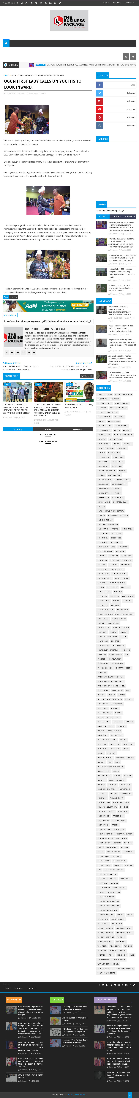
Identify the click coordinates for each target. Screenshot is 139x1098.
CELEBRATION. (104, 457)
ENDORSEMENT (117, 569)
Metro (14, 75)
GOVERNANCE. (104, 628)
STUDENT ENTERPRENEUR (108, 901)
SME (99, 870)
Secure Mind (103, 856)
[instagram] (55, 3)
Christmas (117, 466)
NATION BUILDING (105, 758)
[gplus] (27, 3)
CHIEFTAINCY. (103, 466)
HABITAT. (123, 632)
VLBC (132, 955)
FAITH (100, 592)
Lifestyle (50, 50)
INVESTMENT (117, 690)
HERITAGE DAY (103, 646)
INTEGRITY (102, 673)
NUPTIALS (102, 780)
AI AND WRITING (104, 417)
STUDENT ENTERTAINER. (108, 910)
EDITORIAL (114, 556)
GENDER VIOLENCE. (106, 610)
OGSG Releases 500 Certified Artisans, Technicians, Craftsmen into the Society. (120, 328)
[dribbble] (41, 3)
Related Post (11, 376)
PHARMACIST (126, 794)
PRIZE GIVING (103, 821)
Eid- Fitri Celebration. (121, 560)
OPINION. (112, 785)
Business (62, 50)
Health (124, 637)
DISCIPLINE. (103, 538)
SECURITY (117, 856)
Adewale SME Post (118, 408)
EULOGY (101, 587)
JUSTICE (121, 695)
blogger (18, 429)
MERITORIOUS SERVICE (107, 740)
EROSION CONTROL (117, 583)
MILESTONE (115, 744)
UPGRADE (101, 955)
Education (102, 560)
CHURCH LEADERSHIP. (107, 471)
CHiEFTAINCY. (117, 462)
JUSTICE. (129, 699)
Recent (103, 216)
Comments (129, 216)
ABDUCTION (102, 399)
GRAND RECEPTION (121, 628)
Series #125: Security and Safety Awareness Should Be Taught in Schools (120, 288)
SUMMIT (120, 915)
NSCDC (116, 771)
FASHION (118, 592)
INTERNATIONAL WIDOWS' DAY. (110, 677)
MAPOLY (101, 731)
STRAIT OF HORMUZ (106, 897)
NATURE (131, 758)
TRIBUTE (113, 951)
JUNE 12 (101, 695)
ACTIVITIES (102, 408)
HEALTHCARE (103, 641)
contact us (129, 3)
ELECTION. (113, 565)
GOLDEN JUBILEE (119, 619)
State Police (126, 879)
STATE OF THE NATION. (114, 870)
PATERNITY (102, 794)
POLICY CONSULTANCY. (107, 807)
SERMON (117, 865)
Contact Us (32, 989)
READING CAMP (104, 829)
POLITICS (101, 812)
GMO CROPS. (103, 619)
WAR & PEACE (119, 960)
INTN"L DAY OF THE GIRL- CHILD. (111, 686)
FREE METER (103, 605)
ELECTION (102, 565)
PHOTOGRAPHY (104, 803)
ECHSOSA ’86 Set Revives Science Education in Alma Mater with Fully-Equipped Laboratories (122, 258)
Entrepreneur (94, 50)
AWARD (117, 430)
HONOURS (102, 655)
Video (111, 955)
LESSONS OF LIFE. (105, 717)
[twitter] (22, 3)
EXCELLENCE (113, 587)
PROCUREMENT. (119, 821)
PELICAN (113, 794)
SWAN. (130, 915)
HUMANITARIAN (115, 655)
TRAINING (128, 946)
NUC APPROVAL (104, 776)
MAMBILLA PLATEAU (106, 726)
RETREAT (117, 843)
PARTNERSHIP (124, 789)
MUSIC (126, 749)
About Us (18, 989)
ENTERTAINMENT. (105, 578)
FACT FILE (125, 587)
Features (22, 50)
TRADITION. (102, 946)
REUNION (128, 843)
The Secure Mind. (124, 933)
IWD (128, 690)
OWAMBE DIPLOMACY (106, 789)
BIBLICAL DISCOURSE (123, 435)
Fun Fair (115, 605)
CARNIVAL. (122, 448)
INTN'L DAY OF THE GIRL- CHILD (111, 681)
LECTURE (115, 708)
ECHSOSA (120, 551)
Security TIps (104, 861)
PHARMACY (102, 798)
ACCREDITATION (121, 403)
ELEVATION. (102, 569)
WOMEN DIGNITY (104, 969)
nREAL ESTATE (104, 771)
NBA (110, 762)
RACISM (115, 825)
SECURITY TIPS (119, 861)
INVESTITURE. (103, 690)
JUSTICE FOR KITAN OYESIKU (110, 699)
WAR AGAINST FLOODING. (108, 964)
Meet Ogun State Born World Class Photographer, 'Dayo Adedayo (119, 1075)
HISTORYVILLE (118, 646)
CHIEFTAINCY (103, 462)
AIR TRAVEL (119, 417)
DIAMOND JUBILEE (105, 520)
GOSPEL (101, 623)
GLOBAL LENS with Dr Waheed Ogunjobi (115, 614)
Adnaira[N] (87, 302)
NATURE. (101, 762)
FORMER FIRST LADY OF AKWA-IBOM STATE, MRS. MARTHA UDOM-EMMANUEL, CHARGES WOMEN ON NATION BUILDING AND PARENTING (47, 410)
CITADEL (122, 471)
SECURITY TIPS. (104, 865)
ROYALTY (124, 847)
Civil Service (114, 475)
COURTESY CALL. (120, 502)
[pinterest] (31, 3)
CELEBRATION (114, 453)
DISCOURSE (103, 542)
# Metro (13, 297)
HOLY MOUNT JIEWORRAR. (108, 650)
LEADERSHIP (103, 708)
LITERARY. (129, 722)
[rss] (46, 3)
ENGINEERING (103, 574)
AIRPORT (101, 421)
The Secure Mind (105, 928)
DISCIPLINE (116, 533)
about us (116, 3)
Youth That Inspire (106, 973)
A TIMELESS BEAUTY (123, 394)
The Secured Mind (106, 937)
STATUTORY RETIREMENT (108, 883)
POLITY (112, 812)
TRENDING (102, 951)
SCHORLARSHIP (113, 852)
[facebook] (17, 3)
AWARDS (126, 430)
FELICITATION (128, 596)
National (120, 758)
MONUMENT (102, 749)
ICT (126, 655)
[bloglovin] (36, 3)
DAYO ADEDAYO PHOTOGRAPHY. (111, 511)
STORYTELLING (114, 892)
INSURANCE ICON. (123, 668)
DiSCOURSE (116, 538)
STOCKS (101, 892)
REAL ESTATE (20, 65)
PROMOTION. (103, 825)
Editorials (36, 50)
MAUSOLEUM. (116, 735)
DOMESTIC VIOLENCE (106, 547)
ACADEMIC (115, 399)
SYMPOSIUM (103, 919)
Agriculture (112, 412)
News (117, 762)
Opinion (101, 785)
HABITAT (113, 632)
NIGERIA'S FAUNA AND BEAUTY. (111, 767)
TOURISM (121, 937)
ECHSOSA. (102, 556)
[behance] (50, 3)
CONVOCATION (104, 502)
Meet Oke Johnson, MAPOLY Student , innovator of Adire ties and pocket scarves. (119, 1061)
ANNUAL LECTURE (105, 426)
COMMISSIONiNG (119, 484)
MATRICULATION (114, 731)
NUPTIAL (117, 776)
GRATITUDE (102, 632)
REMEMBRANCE (104, 843)
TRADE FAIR (121, 942)
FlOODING (127, 601)
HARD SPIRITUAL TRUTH (107, 637)
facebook (77, 429)
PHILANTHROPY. (116, 798)
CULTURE (101, 507)
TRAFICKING (115, 946)
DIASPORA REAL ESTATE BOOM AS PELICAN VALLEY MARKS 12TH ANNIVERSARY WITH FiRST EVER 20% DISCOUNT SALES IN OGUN (79, 65)
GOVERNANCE (113, 623)
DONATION (123, 547)
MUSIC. (101, 753)
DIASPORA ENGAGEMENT (108, 525)
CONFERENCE (103, 498)
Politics (124, 807)
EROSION (101, 583)
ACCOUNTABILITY (105, 403)
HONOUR (126, 650)
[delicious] (60, 3)
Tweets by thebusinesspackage (110, 210)
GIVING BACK (122, 610)
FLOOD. (116, 601)
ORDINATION (125, 785)
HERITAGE (115, 641)
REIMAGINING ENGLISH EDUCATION (112, 838)
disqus (48, 429)
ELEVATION (125, 565)
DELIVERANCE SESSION (118, 516)
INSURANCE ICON (105, 668)
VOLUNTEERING (104, 960)
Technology (76, 50)
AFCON (100, 412)
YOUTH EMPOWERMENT (124, 969)
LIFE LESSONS (104, 722)
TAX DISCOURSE (118, 919)
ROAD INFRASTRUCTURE (108, 847)
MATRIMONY (103, 735)
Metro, (43, 93)
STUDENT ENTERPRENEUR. (109, 906)
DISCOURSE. (116, 542)
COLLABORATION (105, 480)
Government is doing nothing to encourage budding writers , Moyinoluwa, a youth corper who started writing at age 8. (119, 1012)
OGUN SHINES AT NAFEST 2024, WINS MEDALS (78, 406)
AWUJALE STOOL (104, 435)
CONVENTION (118, 498)
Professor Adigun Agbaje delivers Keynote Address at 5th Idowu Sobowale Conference (122, 375)
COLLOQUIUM (103, 484)
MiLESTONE (102, 744)
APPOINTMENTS (104, 430)
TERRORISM (117, 924)
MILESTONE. (129, 744)
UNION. (123, 951)
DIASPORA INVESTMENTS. (108, 529)
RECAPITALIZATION (124, 834)
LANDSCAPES (117, 704)
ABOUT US (9, 50)
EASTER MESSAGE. (105, 551)
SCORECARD (129, 852)
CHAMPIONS (118, 457)
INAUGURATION (115, 659)
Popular (116, 216)
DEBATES (101, 516)
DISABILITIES (103, 533)
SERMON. (129, 865)
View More (87, 376)
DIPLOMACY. (127, 529)
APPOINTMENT (122, 426)
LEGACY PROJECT (105, 713)
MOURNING (115, 749)
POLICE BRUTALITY (121, 803)
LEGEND (118, 713)
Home (106, 3)
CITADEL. (101, 475)
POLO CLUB (123, 812)
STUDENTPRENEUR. (106, 915)
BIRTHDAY (102, 439)
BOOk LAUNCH (104, 444)
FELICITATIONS (104, 601)
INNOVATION (103, 664)
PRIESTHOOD (118, 816)
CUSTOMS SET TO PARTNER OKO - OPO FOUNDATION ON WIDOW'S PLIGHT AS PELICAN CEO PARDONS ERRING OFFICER (16, 409)
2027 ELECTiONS (105, 394)
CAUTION (101, 453)
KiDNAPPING (103, 704)
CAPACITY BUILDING (106, 448)
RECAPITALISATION (105, 834)
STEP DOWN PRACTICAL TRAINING (112, 888)
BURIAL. (116, 444)
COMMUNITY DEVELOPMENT (109, 489)
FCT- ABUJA (102, 596)
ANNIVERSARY (114, 421)
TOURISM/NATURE (105, 942)
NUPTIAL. (128, 776)
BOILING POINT (115, 439)
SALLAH (101, 852)
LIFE (118, 717)
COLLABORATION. (122, 480)
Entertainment (119, 574)
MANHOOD (121, 726)
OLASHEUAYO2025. (117, 780)
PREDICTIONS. (104, 816)
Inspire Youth (112, 50)
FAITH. (108, 592)
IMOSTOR (101, 659)
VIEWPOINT (122, 955)
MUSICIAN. (111, 753)
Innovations (117, 664)
